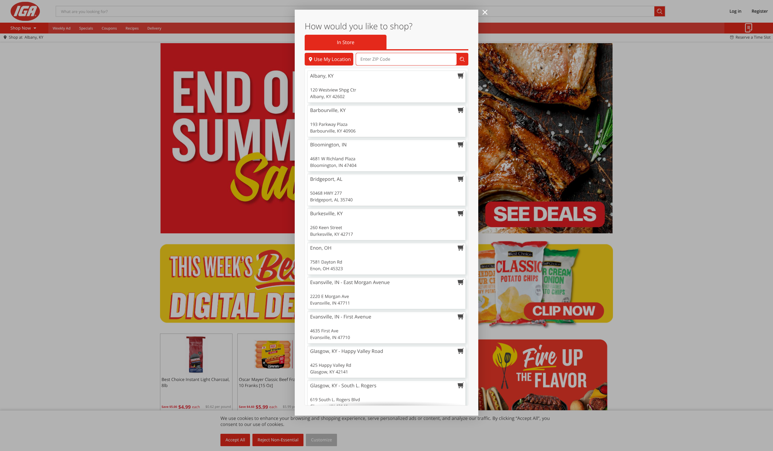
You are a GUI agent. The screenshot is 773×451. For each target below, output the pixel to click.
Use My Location (332, 59)
